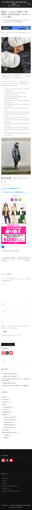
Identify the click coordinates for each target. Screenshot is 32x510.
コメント (4, 284)
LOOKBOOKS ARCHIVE (9, 420)
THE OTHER (5, 430)
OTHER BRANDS (18, 22)
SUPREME (4, 414)
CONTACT (4, 483)
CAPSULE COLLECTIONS (9, 417)
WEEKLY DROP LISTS (9, 427)
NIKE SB (6, 409)
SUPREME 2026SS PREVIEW (9, 383)
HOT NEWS (4, 399)
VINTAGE (6, 437)
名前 (3, 304)
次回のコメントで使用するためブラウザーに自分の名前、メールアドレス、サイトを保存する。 (15, 327)
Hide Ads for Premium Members (10, 486)
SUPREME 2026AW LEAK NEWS (9, 373)
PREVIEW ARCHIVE (8, 422)
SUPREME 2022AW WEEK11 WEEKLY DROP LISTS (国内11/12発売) (24, 259)
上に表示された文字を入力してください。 (11, 335)
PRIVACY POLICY (6, 488)
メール (3, 310)
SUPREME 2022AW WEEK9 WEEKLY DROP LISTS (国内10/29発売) (8, 259)
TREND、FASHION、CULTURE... (14, 5)
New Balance (5, 402)
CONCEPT (4, 481)
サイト (2, 317)
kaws (10, 251)
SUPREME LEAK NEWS (9, 425)
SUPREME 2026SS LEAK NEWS (9, 376)
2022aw (6, 251)
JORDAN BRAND (7, 407)
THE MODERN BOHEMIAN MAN (14, 3)
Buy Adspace (5, 478)
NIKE (3, 404)
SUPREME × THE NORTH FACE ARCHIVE (11, 491)
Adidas (4, 397)
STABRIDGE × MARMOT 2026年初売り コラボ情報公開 (15, 385)
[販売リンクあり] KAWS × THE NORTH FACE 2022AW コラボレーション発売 (16, 14)
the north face (15, 251)
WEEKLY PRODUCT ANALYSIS (9, 432)
